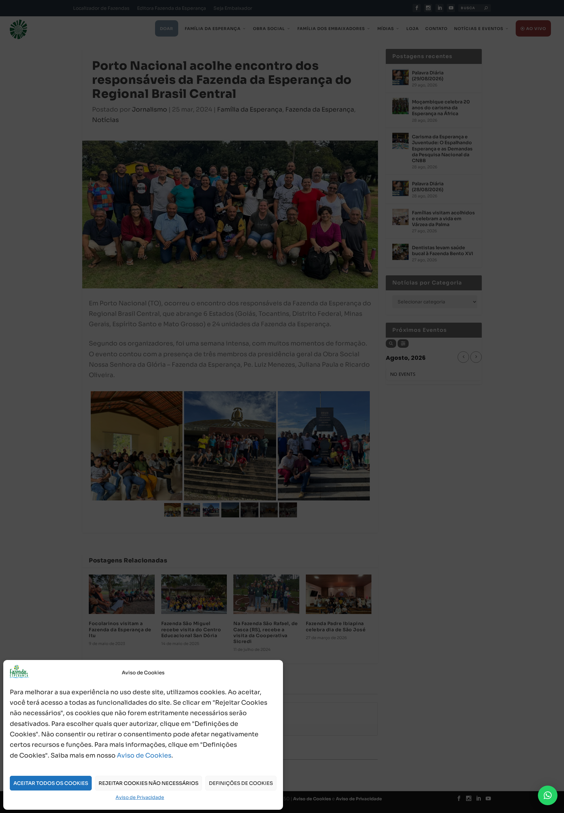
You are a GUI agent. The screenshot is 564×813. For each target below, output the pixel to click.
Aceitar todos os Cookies (50, 783)
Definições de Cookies (241, 783)
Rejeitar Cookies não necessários (148, 783)
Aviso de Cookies (144, 755)
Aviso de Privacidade (140, 797)
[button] (547, 795)
